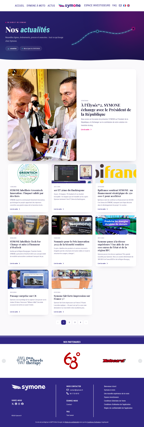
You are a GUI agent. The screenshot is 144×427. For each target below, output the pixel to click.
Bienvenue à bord (110, 386)
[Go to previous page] (58, 322)
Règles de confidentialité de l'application (118, 408)
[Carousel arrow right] (140, 361)
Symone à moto (36, 5)
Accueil (19, 5)
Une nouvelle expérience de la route (116, 393)
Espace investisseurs (97, 5)
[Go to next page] (86, 322)
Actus (51, 5)
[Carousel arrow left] (4, 361)
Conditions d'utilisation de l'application (117, 404)
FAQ (114, 5)
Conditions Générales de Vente (115, 401)
